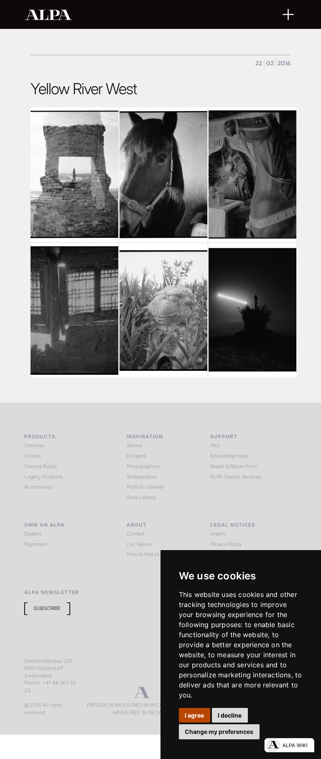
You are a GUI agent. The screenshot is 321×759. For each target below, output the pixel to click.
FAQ (215, 445)
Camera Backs (40, 466)
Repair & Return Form (233, 466)
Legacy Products (43, 477)
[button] (288, 14)
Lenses (32, 456)
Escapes (136, 456)
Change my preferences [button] (219, 731)
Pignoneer (36, 544)
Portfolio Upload (145, 487)
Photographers (143, 466)
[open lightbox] (74, 174)
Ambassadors (142, 477)
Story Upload (141, 497)
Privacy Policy (226, 544)
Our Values (139, 544)
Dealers (32, 534)
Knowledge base (229, 456)
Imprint (218, 534)
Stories (134, 445)
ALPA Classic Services (235, 477)
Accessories (38, 487)
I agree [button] (194, 715)
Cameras (34, 445)
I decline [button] (230, 715)
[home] (133, 14)
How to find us (143, 554)
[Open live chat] (289, 745)
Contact (135, 534)
